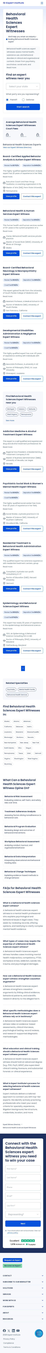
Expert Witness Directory (11, 1124)
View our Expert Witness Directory (17, 147)
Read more (11, 67)
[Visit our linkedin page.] (13, 1330)
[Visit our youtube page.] (18, 1330)
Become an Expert (12, 1266)
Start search (23, 106)
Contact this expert (32, 196)
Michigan (10, 409)
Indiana (22, 409)
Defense (30, 99)
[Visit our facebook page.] (4, 1330)
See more (10, 420)
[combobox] (9, 86)
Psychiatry (11, 689)
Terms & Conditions (11, 1347)
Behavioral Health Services (17, 695)
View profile (11, 196)
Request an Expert (12, 1260)
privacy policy (12, 1233)
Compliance (8, 1343)
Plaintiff (13, 99)
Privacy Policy (9, 1339)
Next (23, 1223)
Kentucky (32, 409)
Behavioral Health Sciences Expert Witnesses (19, 1128)
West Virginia (12, 414)
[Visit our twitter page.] (8, 1330)
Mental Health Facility (27, 689)
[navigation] (42, 3)
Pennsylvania (26, 414)
